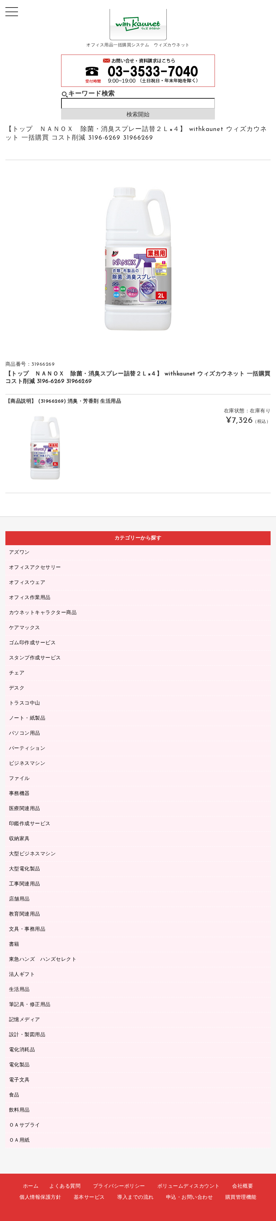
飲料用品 (19, 1110)
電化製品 (19, 1065)
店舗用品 (19, 899)
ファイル (19, 778)
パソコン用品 (24, 733)
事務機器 (19, 793)
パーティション (27, 748)
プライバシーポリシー (119, 1186)
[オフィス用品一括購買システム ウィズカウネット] (138, 34)
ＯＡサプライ (24, 1125)
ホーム (31, 1186)
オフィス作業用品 (30, 597)
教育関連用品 (24, 914)
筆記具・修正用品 (30, 1004)
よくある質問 (64, 1186)
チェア (17, 673)
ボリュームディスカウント (188, 1186)
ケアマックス (24, 628)
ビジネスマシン (27, 763)
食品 (14, 1095)
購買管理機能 (241, 1197)
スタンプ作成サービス (35, 658)
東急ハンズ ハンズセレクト (43, 959)
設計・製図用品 (27, 1035)
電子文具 (19, 1080)
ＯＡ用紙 (19, 1140)
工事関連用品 (24, 884)
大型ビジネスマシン (32, 854)
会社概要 (242, 1186)
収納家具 (19, 839)
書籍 (14, 944)
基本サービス (89, 1197)
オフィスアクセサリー (35, 567)
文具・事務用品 (27, 929)
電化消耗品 (22, 1050)
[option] (138, 258)
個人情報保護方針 (40, 1197)
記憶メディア (24, 1020)
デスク (17, 688)
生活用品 (19, 989)
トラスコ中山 (24, 703)
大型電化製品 (24, 869)
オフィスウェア (27, 582)
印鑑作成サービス (30, 824)
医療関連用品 (24, 808)
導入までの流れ (135, 1197)
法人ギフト (22, 974)
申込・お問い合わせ (189, 1197)
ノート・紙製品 (27, 718)
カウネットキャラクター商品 (43, 613)
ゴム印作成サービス (32, 643)
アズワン (19, 552)
